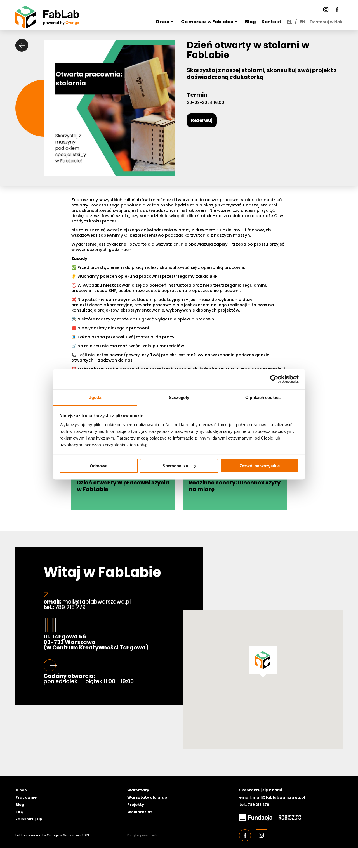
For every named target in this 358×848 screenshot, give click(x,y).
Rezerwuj (202, 120)
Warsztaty (138, 790)
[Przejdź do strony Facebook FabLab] (337, 10)
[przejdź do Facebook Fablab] (245, 835)
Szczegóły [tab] (179, 397)
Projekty (135, 804)
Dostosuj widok (326, 21)
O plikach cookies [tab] (263, 397)
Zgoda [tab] (95, 397)
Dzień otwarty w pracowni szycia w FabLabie (123, 486)
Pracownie (26, 797)
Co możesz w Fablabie (207, 21)
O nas (162, 21)
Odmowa (98, 466)
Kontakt (271, 21)
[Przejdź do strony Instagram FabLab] (326, 10)
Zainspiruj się (28, 819)
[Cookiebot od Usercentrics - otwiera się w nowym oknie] (274, 379)
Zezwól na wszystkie (259, 466)
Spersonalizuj (175, 466)
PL (289, 21)
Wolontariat (139, 811)
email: (87, 602)
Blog (250, 21)
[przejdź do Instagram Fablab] (261, 835)
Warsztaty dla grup (147, 797)
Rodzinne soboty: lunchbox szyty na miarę (235, 486)
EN (302, 21)
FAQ (19, 811)
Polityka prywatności (143, 835)
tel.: (65, 607)
